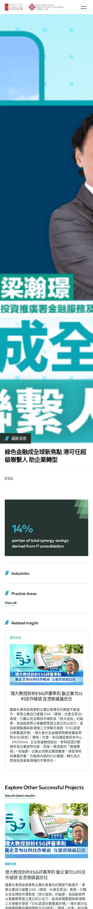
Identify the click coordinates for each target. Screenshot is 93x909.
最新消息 (18, 438)
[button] (83, 7)
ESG (9, 479)
